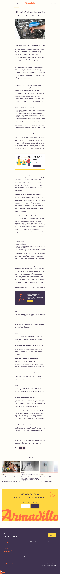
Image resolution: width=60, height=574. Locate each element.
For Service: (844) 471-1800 (52, 543)
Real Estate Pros (36, 543)
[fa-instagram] (9, 563)
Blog (17, 3)
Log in (55, 3)
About (20, 3)
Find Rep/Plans (29, 543)
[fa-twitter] (6, 563)
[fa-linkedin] (12, 563)
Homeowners (5, 3)
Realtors (9, 3)
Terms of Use (54, 563)
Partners (13, 3)
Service (51, 3)
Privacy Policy (49, 563)
